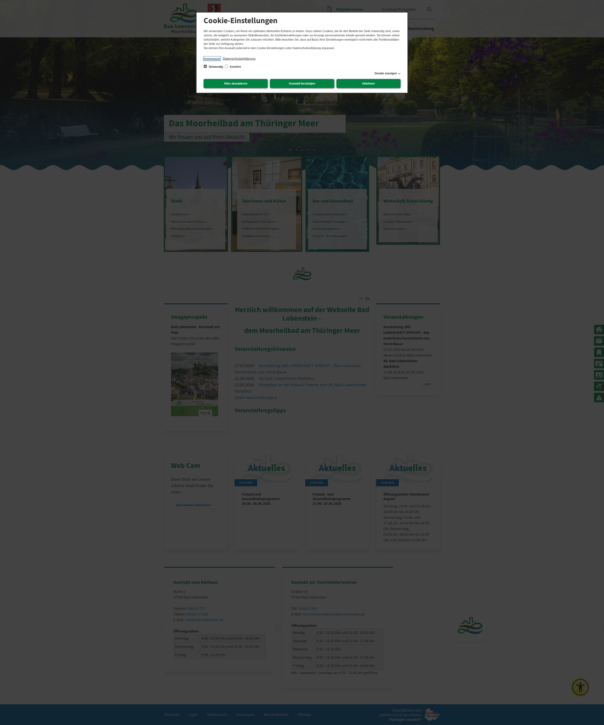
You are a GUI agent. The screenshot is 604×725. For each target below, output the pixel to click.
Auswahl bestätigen (302, 83)
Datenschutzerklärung (239, 58)
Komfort (235, 66)
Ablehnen (368, 83)
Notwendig (216, 66)
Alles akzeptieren (235, 83)
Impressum (212, 58)
